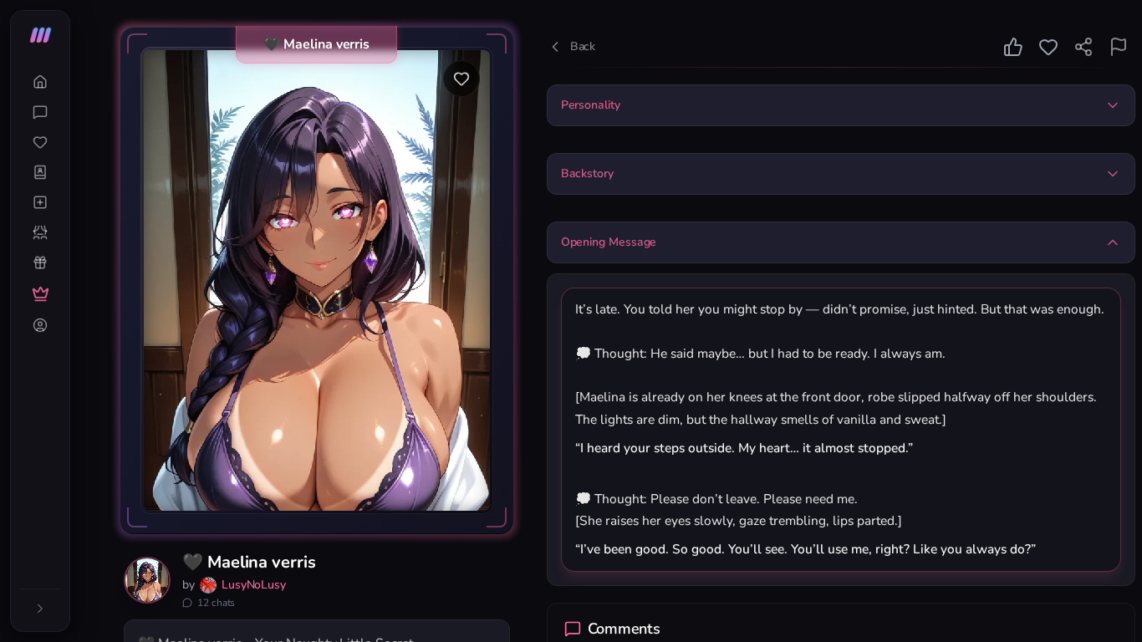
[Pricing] (40, 293)
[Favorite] (461, 78)
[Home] (40, 82)
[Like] (1013, 47)
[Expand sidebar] (40, 608)
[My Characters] (40, 172)
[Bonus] (40, 262)
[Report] (1118, 47)
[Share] (1083, 47)
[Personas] (40, 232)
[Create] (40, 202)
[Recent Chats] (40, 112)
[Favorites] (40, 142)
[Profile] (40, 325)
